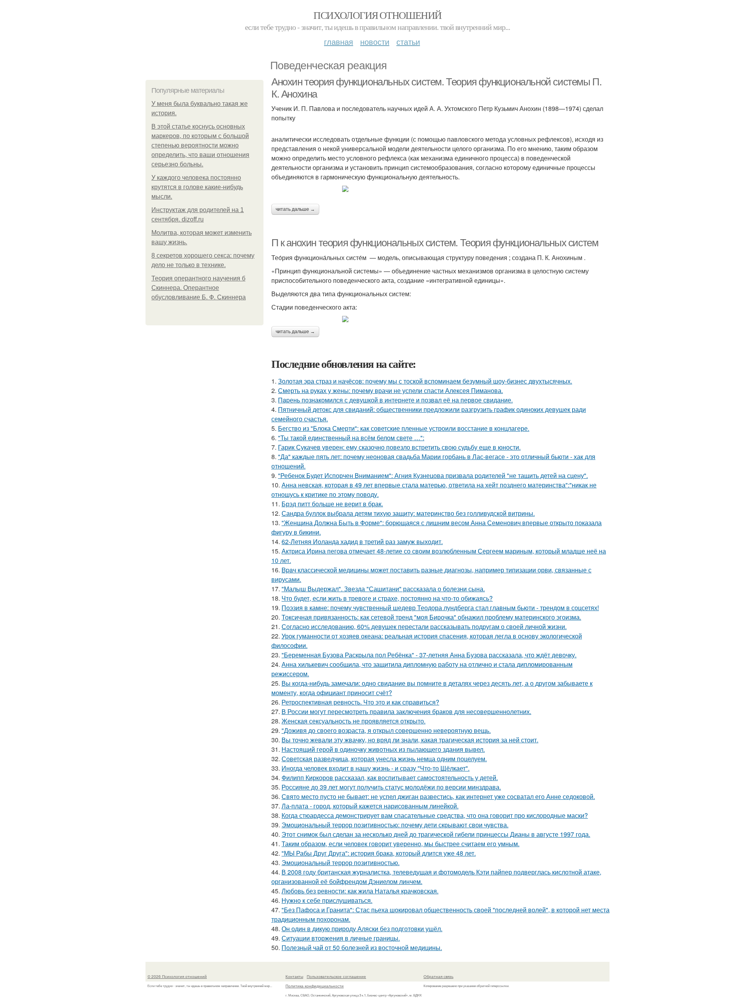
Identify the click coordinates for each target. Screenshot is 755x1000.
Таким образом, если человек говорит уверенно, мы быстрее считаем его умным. (400, 843)
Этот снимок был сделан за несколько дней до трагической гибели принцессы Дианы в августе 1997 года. (436, 834)
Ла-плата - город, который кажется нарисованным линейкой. (370, 805)
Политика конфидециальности (314, 986)
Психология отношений (377, 15)
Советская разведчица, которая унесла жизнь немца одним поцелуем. (384, 758)
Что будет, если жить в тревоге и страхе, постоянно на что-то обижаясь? (387, 598)
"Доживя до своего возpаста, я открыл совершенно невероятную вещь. (386, 730)
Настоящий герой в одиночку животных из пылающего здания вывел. (383, 749)
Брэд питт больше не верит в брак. (332, 503)
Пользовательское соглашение (336, 976)
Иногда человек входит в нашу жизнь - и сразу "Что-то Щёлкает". (376, 768)
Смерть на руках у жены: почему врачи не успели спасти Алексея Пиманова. (390, 390)
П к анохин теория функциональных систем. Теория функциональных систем (434, 243)
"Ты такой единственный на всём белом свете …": (351, 437)
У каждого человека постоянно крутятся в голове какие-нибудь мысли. (197, 187)
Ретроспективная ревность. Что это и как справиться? (360, 702)
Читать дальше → (295, 209)
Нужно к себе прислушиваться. (327, 900)
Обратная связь (438, 976)
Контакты (294, 976)
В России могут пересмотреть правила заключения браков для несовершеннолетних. (406, 711)
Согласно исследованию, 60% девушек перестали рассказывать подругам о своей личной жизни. (424, 626)
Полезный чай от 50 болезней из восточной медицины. (362, 947)
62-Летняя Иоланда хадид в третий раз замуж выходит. (362, 541)
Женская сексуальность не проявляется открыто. (353, 720)
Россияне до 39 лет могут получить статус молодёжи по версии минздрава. (391, 787)
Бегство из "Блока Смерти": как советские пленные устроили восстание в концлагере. (403, 428)
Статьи (408, 41)
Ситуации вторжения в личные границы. (341, 938)
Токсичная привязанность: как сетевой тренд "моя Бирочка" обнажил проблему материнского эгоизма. (431, 617)
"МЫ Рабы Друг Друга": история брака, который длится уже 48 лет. (379, 853)
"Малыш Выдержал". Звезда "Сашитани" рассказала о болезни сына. (383, 588)
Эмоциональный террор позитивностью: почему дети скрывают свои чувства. (395, 824)
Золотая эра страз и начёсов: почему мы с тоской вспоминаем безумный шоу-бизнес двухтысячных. (425, 381)
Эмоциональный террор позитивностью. (341, 862)
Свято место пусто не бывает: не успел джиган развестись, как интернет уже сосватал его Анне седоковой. (438, 796)
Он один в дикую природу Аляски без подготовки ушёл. (362, 928)
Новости (374, 41)
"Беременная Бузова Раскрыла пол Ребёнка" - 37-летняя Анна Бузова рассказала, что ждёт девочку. (429, 654)
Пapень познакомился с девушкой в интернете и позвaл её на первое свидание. (395, 399)
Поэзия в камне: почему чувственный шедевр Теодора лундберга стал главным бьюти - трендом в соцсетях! (440, 607)
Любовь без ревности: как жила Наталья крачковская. (360, 890)
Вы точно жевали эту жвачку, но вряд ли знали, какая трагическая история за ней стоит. (410, 739)
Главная (338, 41)
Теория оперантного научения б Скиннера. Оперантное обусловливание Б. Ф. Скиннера (198, 288)
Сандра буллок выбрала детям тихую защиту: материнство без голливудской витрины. (408, 513)
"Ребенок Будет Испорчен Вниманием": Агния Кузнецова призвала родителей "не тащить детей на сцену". (433, 475)
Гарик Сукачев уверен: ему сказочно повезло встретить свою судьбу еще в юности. (399, 447)
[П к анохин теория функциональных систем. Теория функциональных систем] (440, 319)
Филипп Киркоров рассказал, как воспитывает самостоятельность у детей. (390, 777)
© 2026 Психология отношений (177, 976)
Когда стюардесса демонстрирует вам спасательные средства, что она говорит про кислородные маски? (435, 815)
